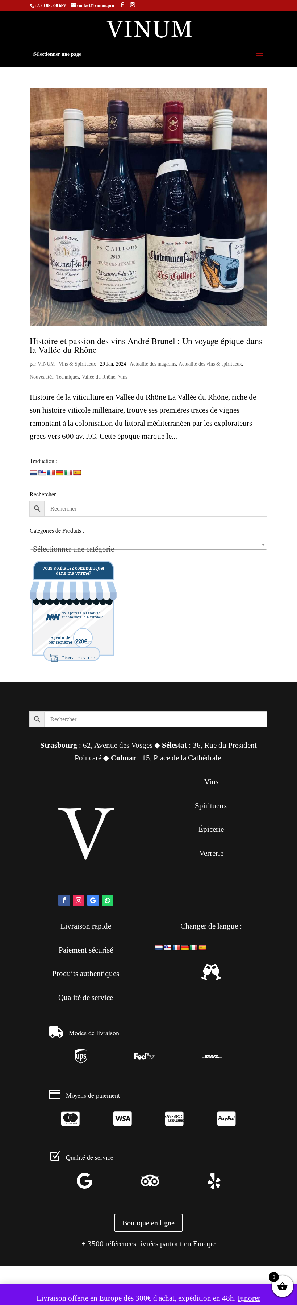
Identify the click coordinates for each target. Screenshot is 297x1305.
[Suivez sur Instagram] (78, 900)
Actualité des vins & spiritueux (210, 364)
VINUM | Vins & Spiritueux (67, 364)
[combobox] (148, 545)
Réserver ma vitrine (78, 658)
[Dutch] (34, 472)
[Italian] (68, 472)
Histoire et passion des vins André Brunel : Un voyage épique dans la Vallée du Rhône (146, 345)
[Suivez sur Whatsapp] (107, 900)
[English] (42, 472)
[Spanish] (77, 472)
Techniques (67, 377)
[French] (51, 472)
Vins (122, 377)
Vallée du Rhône (98, 377)
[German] (60, 472)
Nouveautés (41, 377)
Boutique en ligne (148, 1223)
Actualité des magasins (153, 364)
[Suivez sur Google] (93, 900)
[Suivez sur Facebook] (64, 900)
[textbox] (148, 549)
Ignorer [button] (249, 1298)
